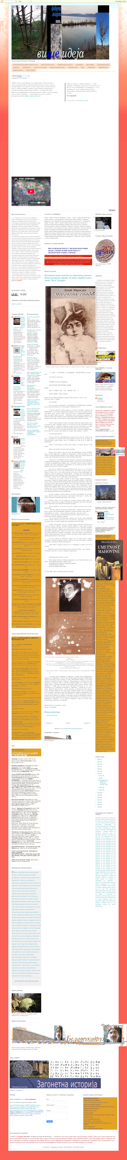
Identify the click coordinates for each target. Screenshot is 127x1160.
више (13, 280)
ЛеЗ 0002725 (106, 855)
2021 (98, 766)
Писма (23, 1099)
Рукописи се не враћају (40, 67)
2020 (98, 769)
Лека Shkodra (79, 64)
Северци (99, 398)
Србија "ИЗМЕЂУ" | (26, 1105)
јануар (101, 790)
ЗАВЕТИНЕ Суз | (34, 1107)
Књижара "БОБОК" (103, 511)
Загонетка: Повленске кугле (103, 833)
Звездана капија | (25, 1107)
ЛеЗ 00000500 (107, 845)
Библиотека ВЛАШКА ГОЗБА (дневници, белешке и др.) (99, 1106)
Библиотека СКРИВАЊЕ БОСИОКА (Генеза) (95, 1102)
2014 (98, 795)
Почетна (68, 723)
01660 (111, 821)
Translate (24, 78)
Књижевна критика (100, 834)
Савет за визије (30, 70)
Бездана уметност (18, 70)
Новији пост (49, 723)
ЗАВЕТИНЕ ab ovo (18, 317)
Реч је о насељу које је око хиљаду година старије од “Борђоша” (33, 410)
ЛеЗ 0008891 (106, 865)
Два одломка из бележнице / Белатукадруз (31, 387)
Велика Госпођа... (23, 440)
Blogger (82, 1147)
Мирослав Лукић (108, 873)
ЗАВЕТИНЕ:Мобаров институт (19, 407)
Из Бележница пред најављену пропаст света (25, 64)
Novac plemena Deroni (105, 899)
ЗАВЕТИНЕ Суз (27, 67)
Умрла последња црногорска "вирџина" (33, 358)
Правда (111, 877)
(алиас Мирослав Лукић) (90, 1098)
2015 (98, 793)
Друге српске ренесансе (33, 96)
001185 (97, 819)
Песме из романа (88, 1112)
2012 (98, 797)
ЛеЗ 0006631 (106, 862)
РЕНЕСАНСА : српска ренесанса (92, 1121)
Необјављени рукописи (89, 1110)
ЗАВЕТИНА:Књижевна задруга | (25, 1113)
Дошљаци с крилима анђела (104, 831)
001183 (105, 817)
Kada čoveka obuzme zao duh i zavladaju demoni (34, 373)
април (101, 787)
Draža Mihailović (111, 892)
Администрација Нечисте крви (18, 1110)
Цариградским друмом (103, 64)
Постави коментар (52, 715)
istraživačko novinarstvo (101, 895)
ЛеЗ (96, 836)
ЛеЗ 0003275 (106, 856)
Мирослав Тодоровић (101, 875)
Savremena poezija (101, 904)
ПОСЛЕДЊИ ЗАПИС (82, 100)
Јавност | (38, 1105)
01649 (108, 819)
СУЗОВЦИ (16, 376)
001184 (111, 817)
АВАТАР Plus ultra (18, 346)
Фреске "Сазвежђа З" (89, 1126)
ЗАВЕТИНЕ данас (103, 67)
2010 (98, 802)
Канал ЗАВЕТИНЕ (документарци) (93, 1128)
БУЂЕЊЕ (100, 399)
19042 (107, 822)
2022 (98, 764)
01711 (97, 822)
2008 (98, 807)
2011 (98, 800)
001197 (103, 819)
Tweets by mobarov (17, 304)
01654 (105, 821)
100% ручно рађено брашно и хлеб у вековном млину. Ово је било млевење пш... (33, 425)
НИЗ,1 (82, 67)
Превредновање (32, 1110)
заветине (104, 282)
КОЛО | (34, 1105)
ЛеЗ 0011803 (106, 867)
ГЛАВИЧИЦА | (14, 1108)
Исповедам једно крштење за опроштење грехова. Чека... (103, 782)
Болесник (112, 826)
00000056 (98, 817)
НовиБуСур (16, 67)
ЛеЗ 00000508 (107, 850)
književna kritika (111, 897)
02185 (102, 822)
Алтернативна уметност (101, 826)
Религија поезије (88, 1117)
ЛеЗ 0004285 (106, 858)
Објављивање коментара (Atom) (73, 728)
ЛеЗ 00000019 (105, 836)
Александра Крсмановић (103, 824)
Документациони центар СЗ (65, 64)
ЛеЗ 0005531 (106, 860)
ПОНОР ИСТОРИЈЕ (32, 344)
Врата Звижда (90, 64)
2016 (98, 773)
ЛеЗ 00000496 (107, 841)
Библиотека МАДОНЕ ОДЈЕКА (92, 1104)
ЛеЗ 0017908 (105, 870)
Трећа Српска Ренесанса (47, 64)
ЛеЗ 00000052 (107, 838)
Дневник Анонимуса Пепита (57, 67)
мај (100, 778)
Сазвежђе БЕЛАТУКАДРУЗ (91, 1108)
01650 (113, 819)
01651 (99, 821)
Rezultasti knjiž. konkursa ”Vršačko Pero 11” (34, 330)
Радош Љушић (99, 878)
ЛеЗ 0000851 (106, 853)
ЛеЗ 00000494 (107, 839)
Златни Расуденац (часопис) (91, 1119)
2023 (98, 762)
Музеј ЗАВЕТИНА (31, 1108)
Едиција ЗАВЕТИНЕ (19, 461)
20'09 (112, 822)
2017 (98, 771)
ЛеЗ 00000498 (107, 843)
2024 (98, 759)
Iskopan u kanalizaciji (105, 894)
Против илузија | (14, 1107)
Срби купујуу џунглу (108, 882)
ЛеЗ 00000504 (107, 846)
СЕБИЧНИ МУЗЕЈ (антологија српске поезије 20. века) (98, 1115)
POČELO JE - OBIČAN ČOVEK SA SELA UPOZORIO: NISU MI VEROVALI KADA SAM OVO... (33, 402)
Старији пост (87, 723)
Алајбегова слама (73, 67)
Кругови (15, 437)
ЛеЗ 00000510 (107, 851)
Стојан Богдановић (101, 884)
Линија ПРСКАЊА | (15, 1105)
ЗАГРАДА (40, 1110)
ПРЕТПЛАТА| (22, 1108)
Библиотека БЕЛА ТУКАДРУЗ (91, 1100)
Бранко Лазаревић (103, 828)
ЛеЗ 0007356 (106, 863)
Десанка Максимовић (107, 829)
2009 (98, 804)
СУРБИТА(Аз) (91, 67)
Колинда (111, 834)
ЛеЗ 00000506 (107, 848)
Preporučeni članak (100, 900)
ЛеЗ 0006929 (52, 707)
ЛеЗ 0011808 (106, 868)
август (101, 775)
